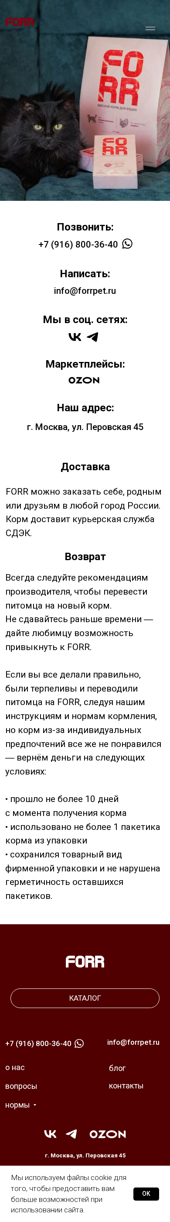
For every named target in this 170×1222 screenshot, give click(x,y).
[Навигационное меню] (150, 28)
